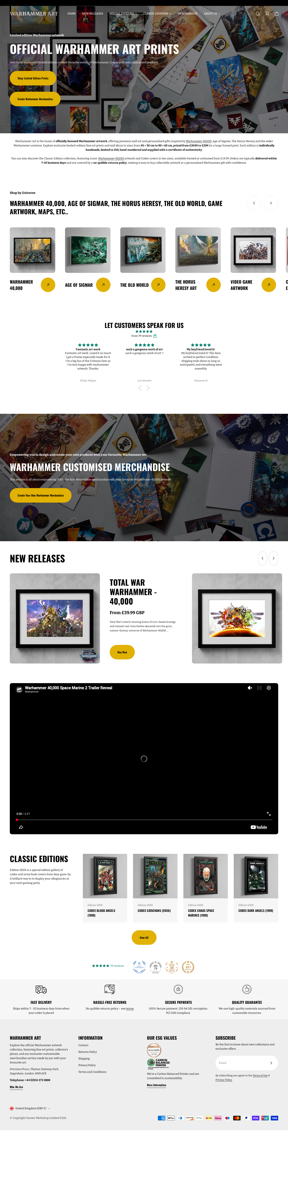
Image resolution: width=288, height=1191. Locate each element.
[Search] (258, 14)
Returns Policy (87, 1052)
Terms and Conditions (92, 1072)
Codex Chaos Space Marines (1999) (201, 913)
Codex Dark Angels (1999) (255, 910)
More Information (156, 1085)
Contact (83, 1045)
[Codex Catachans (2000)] (155, 876)
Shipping (84, 1058)
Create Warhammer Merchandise (35, 99)
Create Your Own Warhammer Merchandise (41, 495)
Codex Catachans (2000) (154, 910)
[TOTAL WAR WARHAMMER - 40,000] (55, 618)
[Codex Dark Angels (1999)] (256, 876)
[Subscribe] (271, 1063)
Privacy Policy (87, 1065)
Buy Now (122, 652)
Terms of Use (260, 1075)
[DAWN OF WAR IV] (237, 618)
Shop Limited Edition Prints (33, 78)
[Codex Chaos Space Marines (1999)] (205, 876)
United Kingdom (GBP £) (30, 1108)
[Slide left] (254, 203)
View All (144, 937)
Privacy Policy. (224, 1079)
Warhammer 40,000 (198, 141)
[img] (144, 331)
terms (130, 1008)
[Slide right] (271, 203)
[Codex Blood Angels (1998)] (105, 876)
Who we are (16, 1087)
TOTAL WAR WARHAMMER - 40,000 (133, 591)
